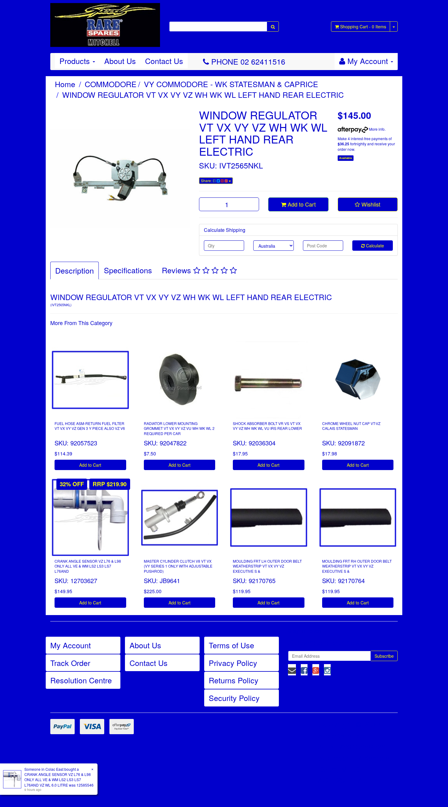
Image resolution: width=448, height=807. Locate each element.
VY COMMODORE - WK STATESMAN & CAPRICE (231, 83)
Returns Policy (233, 679)
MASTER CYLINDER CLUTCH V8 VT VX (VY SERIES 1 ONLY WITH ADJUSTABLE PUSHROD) (178, 566)
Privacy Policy (233, 662)
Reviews (177, 269)
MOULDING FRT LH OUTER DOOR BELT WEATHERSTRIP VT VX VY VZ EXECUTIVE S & (267, 566)
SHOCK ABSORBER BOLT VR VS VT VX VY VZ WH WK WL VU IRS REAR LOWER (267, 426)
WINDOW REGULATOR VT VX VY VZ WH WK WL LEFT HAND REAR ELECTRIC (203, 94)
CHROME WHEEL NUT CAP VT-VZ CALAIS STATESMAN (351, 426)
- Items (363, 26)
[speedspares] (105, 22)
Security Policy (234, 697)
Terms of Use (231, 644)
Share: (207, 180)
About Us (120, 60)
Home (65, 83)
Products (75, 60)
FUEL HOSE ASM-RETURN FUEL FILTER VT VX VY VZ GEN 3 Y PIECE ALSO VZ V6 (90, 426)
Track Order (70, 662)
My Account (70, 644)
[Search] (273, 26)
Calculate (374, 245)
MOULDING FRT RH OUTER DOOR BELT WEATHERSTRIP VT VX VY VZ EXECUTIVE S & (357, 566)
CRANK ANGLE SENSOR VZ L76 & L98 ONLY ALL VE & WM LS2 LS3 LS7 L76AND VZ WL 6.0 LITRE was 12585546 (59, 779)
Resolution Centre (81, 679)
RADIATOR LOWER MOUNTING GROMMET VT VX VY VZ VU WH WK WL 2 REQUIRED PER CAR (179, 428)
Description (74, 270)
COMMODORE (111, 83)
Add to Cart (301, 204)
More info (376, 129)
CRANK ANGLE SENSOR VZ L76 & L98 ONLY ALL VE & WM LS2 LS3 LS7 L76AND (88, 566)
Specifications (128, 269)
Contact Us (164, 60)
